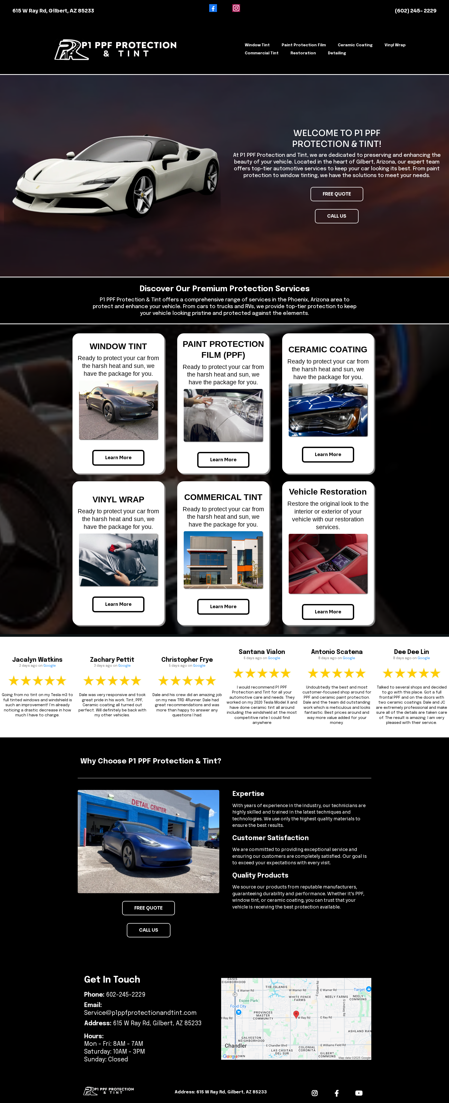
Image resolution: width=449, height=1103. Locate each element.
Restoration (303, 53)
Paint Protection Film (304, 45)
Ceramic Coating (355, 45)
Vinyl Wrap (395, 45)
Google (49, 665)
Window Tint (257, 45)
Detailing (337, 53)
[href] (296, 1019)
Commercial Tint (262, 53)
